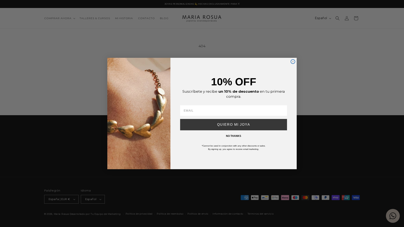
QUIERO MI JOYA (233, 124)
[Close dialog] (293, 61)
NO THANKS (233, 136)
